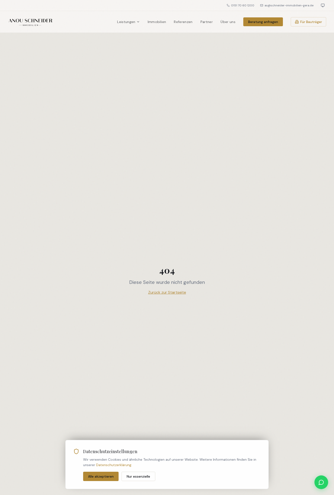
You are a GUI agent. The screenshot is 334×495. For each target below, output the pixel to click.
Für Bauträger (311, 22)
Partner (206, 22)
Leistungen (126, 22)
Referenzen (183, 22)
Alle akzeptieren (101, 476)
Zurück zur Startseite (167, 292)
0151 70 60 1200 (242, 5)
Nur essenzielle (138, 476)
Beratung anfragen (263, 22)
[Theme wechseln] (322, 5)
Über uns (228, 22)
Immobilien (157, 22)
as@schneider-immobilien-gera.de (289, 5)
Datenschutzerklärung (113, 465)
